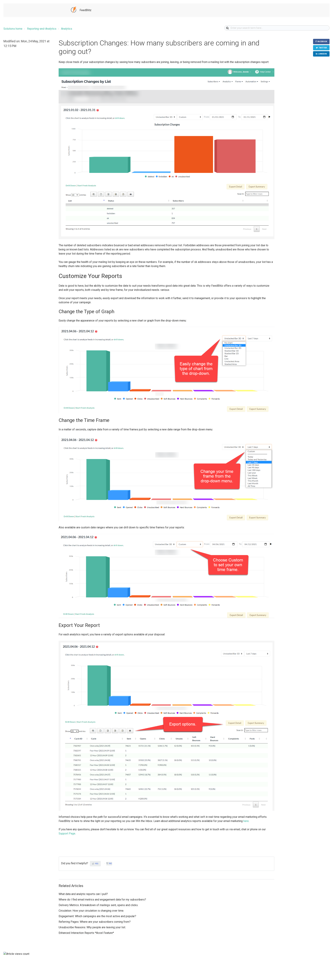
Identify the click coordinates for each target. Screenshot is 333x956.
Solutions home (12, 28)
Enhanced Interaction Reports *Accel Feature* (86, 932)
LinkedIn (322, 54)
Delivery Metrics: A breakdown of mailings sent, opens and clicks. (98, 905)
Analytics (66, 28)
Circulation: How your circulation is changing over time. (91, 910)
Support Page (67, 833)
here (246, 821)
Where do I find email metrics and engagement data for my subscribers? (102, 899)
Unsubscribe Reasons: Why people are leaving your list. (92, 927)
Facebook (322, 41)
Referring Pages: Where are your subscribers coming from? (95, 921)
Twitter (323, 48)
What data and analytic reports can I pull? (83, 894)
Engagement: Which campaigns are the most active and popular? (97, 916)
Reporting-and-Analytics (41, 28)
